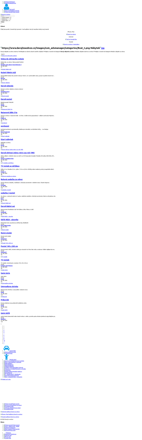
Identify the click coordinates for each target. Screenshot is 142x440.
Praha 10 (3, 118)
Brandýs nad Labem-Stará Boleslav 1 (11, 64)
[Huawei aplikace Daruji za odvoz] (10, 416)
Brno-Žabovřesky (6, 225)
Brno (2, 198)
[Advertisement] (45, 391)
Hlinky (2, 105)
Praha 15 (3, 172)
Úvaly (2, 279)
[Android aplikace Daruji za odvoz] (10, 411)
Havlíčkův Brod (5, 91)
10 (4, 340)
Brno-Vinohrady (5, 132)
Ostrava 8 (3, 238)
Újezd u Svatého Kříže (7, 158)
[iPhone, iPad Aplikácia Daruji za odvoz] (11, 414)
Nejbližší (3, 54)
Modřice (3, 319)
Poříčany (3, 185)
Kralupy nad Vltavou (7, 265)
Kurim (2, 145)
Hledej (2, 22)
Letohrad (3, 212)
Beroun (3, 78)
